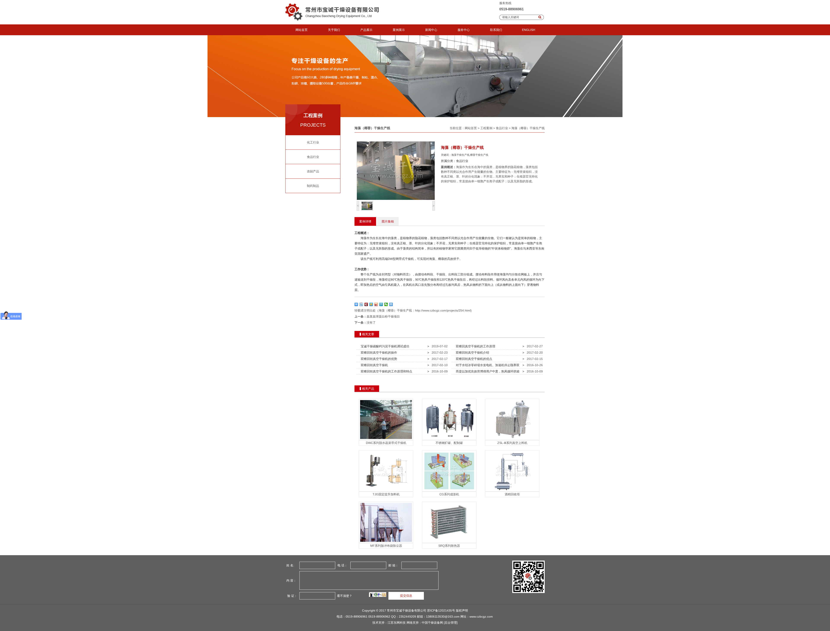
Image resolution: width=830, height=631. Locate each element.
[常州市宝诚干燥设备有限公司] (333, 23)
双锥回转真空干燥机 (373, 365)
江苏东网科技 (397, 622)
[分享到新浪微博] (376, 304)
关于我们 (334, 30)
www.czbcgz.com (481, 616)
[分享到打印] (391, 304)
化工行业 (313, 142)
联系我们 (496, 30)
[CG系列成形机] (449, 490)
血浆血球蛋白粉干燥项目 (383, 316)
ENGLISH (528, 30)
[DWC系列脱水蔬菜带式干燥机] (386, 439)
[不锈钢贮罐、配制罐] (449, 439)
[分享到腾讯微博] (381, 304)
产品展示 (366, 30)
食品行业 (313, 157)
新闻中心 (431, 30)
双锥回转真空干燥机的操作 (378, 352)
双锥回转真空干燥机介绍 (471, 352)
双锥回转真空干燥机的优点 (473, 359)
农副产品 (313, 171)
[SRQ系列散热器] (449, 542)
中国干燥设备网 (432, 622)
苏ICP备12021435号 (441, 610)
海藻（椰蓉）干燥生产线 (528, 128)
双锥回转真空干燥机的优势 (378, 359)
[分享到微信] (386, 304)
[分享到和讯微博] (366, 304)
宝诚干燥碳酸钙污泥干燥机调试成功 (384, 346)
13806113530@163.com (443, 616)
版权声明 (462, 610)
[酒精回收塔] (512, 490)
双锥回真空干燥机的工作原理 (474, 346)
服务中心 (464, 30)
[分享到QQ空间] (371, 304)
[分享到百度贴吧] (361, 304)
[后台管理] (451, 622)
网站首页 (301, 30)
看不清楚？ (344, 596)
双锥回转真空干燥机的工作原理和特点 (385, 371)
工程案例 (486, 128)
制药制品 (313, 186)
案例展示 (399, 30)
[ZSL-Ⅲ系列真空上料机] (512, 439)
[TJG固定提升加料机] (386, 490)
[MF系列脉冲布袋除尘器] (386, 542)
